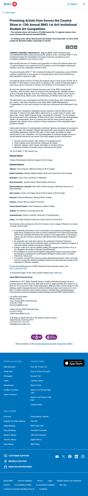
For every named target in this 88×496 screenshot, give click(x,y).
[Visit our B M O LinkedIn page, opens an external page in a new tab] (76, 456)
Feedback (43, 489)
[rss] (67, 47)
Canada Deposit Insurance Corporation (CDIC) (54, 344)
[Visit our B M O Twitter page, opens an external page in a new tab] (63, 456)
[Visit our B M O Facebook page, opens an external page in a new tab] (70, 456)
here (60, 272)
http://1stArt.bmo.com (18, 268)
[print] (75, 47)
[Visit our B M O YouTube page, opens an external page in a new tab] (57, 456)
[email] (71, 47)
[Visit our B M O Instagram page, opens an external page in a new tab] (82, 456)
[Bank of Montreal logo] (10, 4)
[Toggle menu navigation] (84, 4)
